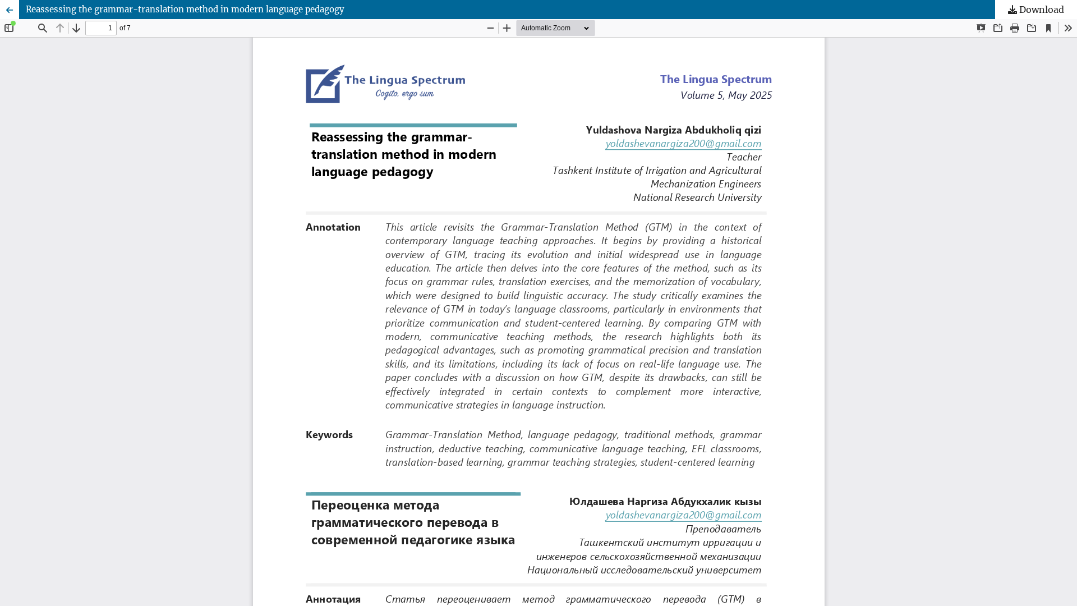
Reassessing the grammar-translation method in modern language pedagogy (185, 9)
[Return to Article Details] (9, 9)
